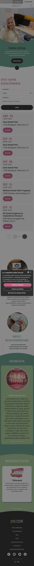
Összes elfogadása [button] (17, 285)
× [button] (30, 272)
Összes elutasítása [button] (17, 289)
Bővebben (27, 281)
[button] (17, 293)
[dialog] (17, 283)
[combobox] (28, 272)
